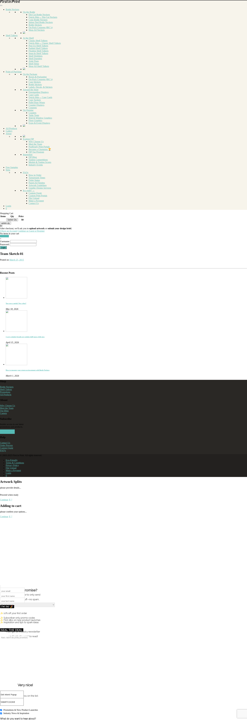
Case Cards (34, 95)
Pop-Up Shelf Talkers (38, 46)
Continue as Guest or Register (31, 231)
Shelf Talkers (12, 35)
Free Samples (12, 167)
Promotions (5, 392)
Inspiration (27, 154)
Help (8, 170)
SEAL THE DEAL (11, 629)
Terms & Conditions (15, 463)
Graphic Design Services (40, 188)
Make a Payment (36, 201)
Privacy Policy (12, 465)
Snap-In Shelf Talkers (38, 53)
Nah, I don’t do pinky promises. (14, 637)
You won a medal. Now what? (16, 303)
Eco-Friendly (12, 460)
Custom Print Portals (38, 195)
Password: (4, 244)
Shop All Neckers (37, 30)
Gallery (9, 131)
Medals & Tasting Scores (40, 162)
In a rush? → (29, 190)
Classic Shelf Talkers (38, 40)
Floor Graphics (35, 120)
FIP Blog (33, 157)
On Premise (28, 110)
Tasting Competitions (38, 159)
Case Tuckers (35, 100)
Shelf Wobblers (35, 56)
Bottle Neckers (12, 9)
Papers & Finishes (37, 183)
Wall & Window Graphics (40, 118)
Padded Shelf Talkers (38, 48)
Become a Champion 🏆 (40, 149)
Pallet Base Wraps (37, 102)
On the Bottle (29, 12)
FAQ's (3, 450)
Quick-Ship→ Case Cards (40, 97)
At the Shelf (28, 38)
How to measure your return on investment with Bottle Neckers (27, 370)
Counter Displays (36, 105)
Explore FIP (28, 139)
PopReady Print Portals (39, 146)
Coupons (33, 107)
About (8, 133)
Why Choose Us (36, 141)
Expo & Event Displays (39, 123)
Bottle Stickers (35, 25)
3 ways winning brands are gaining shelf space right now (25, 337)
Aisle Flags (34, 61)
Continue (4, 499)
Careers (3, 413)
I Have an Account (8, 231)
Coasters (32, 113)
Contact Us (34, 203)
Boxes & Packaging (38, 77)
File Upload (34, 198)
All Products (11, 128)
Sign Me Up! (7, 431)
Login (8, 206)
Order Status (34, 180)
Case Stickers (35, 82)
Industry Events (36, 165)
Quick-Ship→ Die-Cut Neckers (43, 17)
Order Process (6, 445)
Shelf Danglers (35, 58)
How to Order (35, 175)
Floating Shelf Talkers (38, 51)
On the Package (30, 74)
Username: (5, 241)
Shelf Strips (34, 63)
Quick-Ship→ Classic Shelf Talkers (45, 43)
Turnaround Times (37, 177)
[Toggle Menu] (1, 5)
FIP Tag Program (36, 152)
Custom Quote (35, 193)
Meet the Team (35, 144)
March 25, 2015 (16, 260)
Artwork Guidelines (38, 185)
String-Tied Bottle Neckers (41, 22)
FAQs (25, 172)
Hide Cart (4, 236)
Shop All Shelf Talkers (39, 66)
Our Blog (4, 410)
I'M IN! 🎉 (7, 606)
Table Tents (34, 115)
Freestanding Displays (39, 92)
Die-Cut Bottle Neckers (39, 14)
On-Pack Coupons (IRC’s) (41, 27)
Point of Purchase (14, 71)
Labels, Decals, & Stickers (40, 87)
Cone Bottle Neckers (38, 20)
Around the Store (30, 89)
